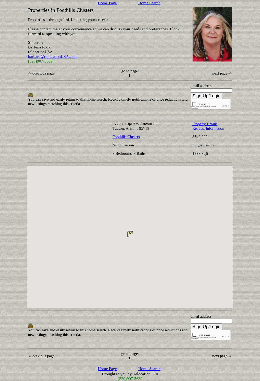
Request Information (208, 128)
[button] (130, 234)
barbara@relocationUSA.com (52, 56)
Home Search (149, 3)
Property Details (204, 124)
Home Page (107, 3)
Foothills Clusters (126, 137)
